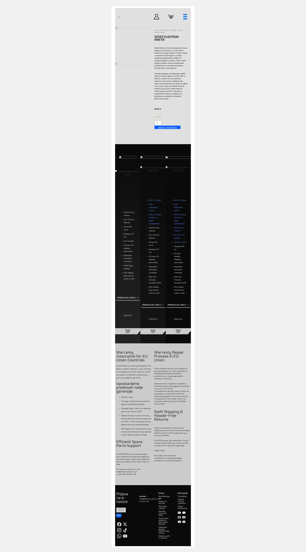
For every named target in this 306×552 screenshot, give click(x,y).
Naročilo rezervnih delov (162, 513)
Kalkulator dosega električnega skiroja (163, 530)
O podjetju (182, 496)
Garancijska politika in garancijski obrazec (163, 521)
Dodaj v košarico (167, 128)
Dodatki (174, 30)
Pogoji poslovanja (182, 507)
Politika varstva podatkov (182, 501)
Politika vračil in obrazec (164, 537)
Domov (156, 30)
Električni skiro (165, 30)
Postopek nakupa (162, 507)
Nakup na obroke (162, 502)
